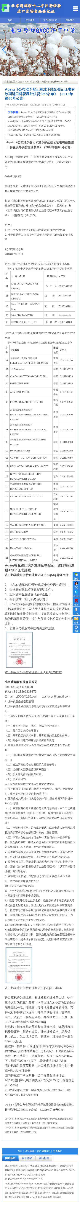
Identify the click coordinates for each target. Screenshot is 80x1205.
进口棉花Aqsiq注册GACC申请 (52, 81)
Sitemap (30, 1197)
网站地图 (47, 1197)
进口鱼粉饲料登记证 (15, 1192)
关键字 (38, 1197)
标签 (35, 1174)
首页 (10, 20)
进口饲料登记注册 (17, 1197)
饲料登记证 (65, 1183)
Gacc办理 (68, 1188)
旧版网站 (56, 1197)
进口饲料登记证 (50, 121)
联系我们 (57, 1151)
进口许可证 (43, 1188)
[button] (35, 73)
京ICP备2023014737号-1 (47, 1170)
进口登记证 (31, 1188)
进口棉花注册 (56, 1188)
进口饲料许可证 (47, 1192)
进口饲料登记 (50, 20)
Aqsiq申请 (30, 81)
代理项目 (30, 20)
